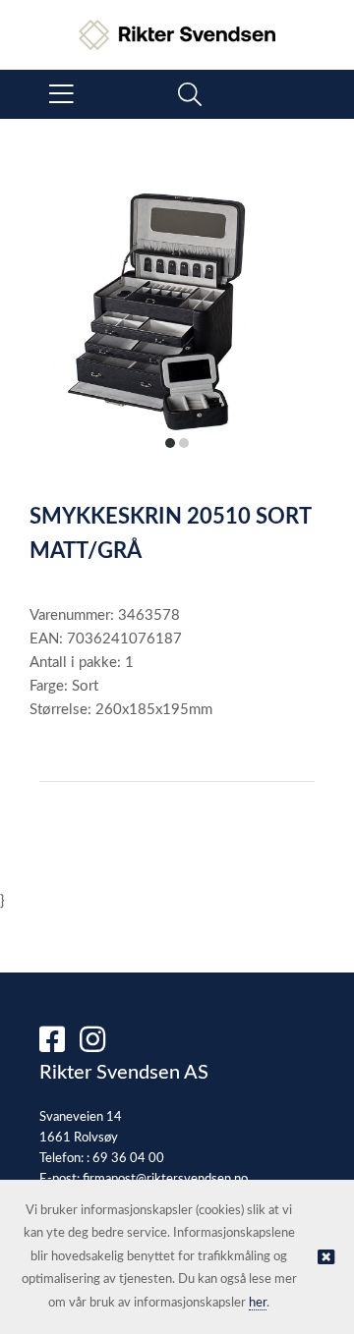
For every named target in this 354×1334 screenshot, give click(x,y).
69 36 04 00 (128, 1158)
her (257, 1303)
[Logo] (177, 25)
